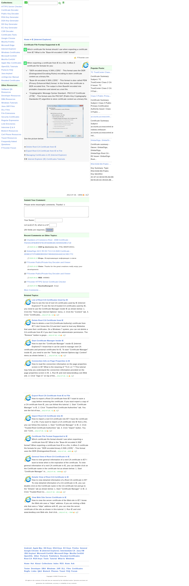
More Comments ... (32, 290)
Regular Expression (10, 120)
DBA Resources (8, 99)
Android (28, 548)
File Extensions (8, 113)
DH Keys (48, 548)
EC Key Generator (9, 28)
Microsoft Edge (8, 45)
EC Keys (67, 548)
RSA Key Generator (10, 17)
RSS (62, 563)
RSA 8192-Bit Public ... (101, 164)
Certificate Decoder (9, 10)
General (83, 548)
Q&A (40, 571)
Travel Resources (9, 138)
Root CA (28, 559)
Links (34, 571)
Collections (47, 563)
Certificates (77, 568)
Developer (36, 568)
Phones (54, 571)
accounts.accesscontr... (101, 117)
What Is (61, 559)
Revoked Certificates (10, 80)
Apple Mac (38, 548)
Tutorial (53, 559)
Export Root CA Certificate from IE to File (44, 151)
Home (27, 39)
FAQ (68, 571)
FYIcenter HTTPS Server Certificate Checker (46, 282)
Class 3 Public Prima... (101, 96)
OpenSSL (28, 556)
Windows (70, 559)
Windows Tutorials (9, 103)
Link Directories (8, 124)
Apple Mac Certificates (11, 63)
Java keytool (6, 73)
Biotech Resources (9, 131)
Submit (49, 230)
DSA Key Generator (10, 21)
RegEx (27, 571)
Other (36, 556)
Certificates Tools (9, 35)
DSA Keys (57, 548)
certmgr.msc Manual (10, 77)
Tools (46, 559)
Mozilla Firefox (7, 42)
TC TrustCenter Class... (101, 72)
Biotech (46, 571)
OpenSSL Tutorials (9, 66)
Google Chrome (8, 38)
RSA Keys (37, 559)
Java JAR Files (8, 106)
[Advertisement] (12, 183)
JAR (58, 568)
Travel (62, 571)
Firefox (75, 548)
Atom (67, 563)
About (38, 563)
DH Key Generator (9, 24)
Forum (74, 571)
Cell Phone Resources (11, 134)
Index (56, 563)
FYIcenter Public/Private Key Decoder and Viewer (48, 262)
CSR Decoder (7, 31)
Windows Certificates (10, 52)
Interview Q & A (8, 127)
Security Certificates (10, 117)
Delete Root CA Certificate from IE (41, 147)
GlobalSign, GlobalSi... (101, 140)
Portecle (44, 556)
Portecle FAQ (7, 70)
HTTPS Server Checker (11, 7)
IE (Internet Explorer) (41, 39)
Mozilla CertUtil (8, 59)
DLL (63, 568)
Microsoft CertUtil (9, 56)
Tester (27, 568)
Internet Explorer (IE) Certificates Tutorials (46, 159)
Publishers (54, 556)
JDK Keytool (30, 553)
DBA (44, 568)
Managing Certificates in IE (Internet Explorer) (46, 155)
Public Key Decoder (10, 14)
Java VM (80, 551)
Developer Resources (10, 96)
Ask (72, 563)
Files (68, 568)
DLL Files (5, 110)
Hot (32, 563)
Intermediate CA (67, 551)
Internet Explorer (8, 49)
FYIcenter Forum (8, 148)
